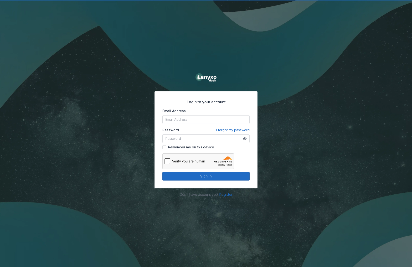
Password (206, 130)
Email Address (174, 111)
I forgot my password (233, 130)
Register (225, 194)
